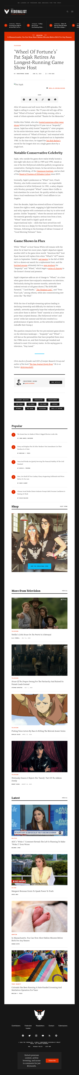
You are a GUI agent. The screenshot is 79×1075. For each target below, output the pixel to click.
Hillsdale (31, 404)
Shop (15, 506)
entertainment (52, 400)
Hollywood (43, 404)
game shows (19, 404)
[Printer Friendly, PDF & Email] (55, 99)
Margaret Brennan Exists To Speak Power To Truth (33, 891)
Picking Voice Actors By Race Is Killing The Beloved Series (38, 731)
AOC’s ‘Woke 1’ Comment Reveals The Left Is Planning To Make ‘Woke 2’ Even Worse (38, 843)
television (42, 408)
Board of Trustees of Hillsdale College (34, 174)
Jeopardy (55, 404)
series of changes (55, 268)
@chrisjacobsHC (27, 367)
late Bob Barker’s (53, 140)
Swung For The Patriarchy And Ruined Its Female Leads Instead (37, 682)
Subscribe (52, 1060)
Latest (16, 798)
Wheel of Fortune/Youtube (57, 88)
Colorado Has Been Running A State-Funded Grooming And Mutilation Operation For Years (37, 988)
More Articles (55, 382)
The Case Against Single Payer (41, 364)
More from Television (26, 591)
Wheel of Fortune (56, 408)
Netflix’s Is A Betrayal (31, 634)
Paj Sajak (30, 408)
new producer (49, 265)
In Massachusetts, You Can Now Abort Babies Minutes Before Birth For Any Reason (37, 939)
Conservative (38, 400)
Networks (18, 408)
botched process (20, 265)
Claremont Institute (45, 171)
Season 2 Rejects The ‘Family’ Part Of (37, 779)
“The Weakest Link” (44, 290)
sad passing (43, 259)
